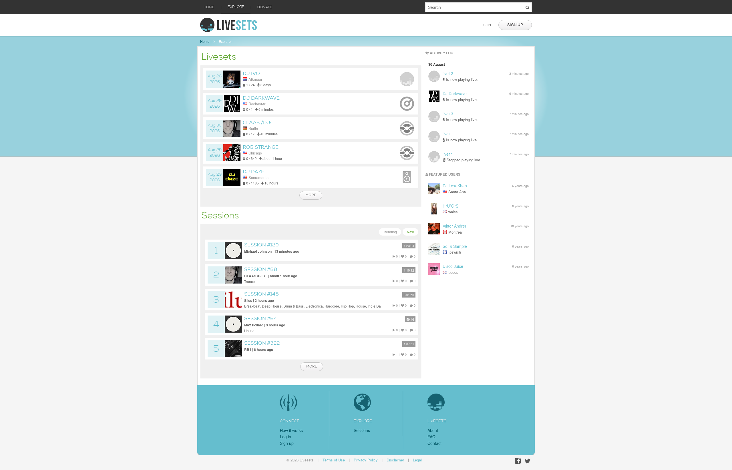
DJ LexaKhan (455, 185)
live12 (448, 73)
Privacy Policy (366, 460)
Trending (390, 231)
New (410, 231)
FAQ (431, 436)
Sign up (515, 25)
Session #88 (260, 269)
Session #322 (262, 343)
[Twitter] (527, 461)
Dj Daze (253, 172)
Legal (417, 460)
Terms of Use (334, 460)
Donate (264, 7)
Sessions (362, 430)
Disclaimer (395, 460)
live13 (448, 114)
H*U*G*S (450, 206)
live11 (448, 133)
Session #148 (261, 294)
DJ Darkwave (261, 98)
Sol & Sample (455, 246)
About (432, 430)
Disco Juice (453, 266)
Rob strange (261, 147)
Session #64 (260, 319)
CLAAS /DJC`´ (259, 123)
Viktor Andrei (454, 226)
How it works (291, 430)
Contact (434, 443)
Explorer (225, 41)
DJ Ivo (251, 74)
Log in (485, 25)
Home (209, 7)
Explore (236, 7)
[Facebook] (518, 461)
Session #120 (261, 245)
